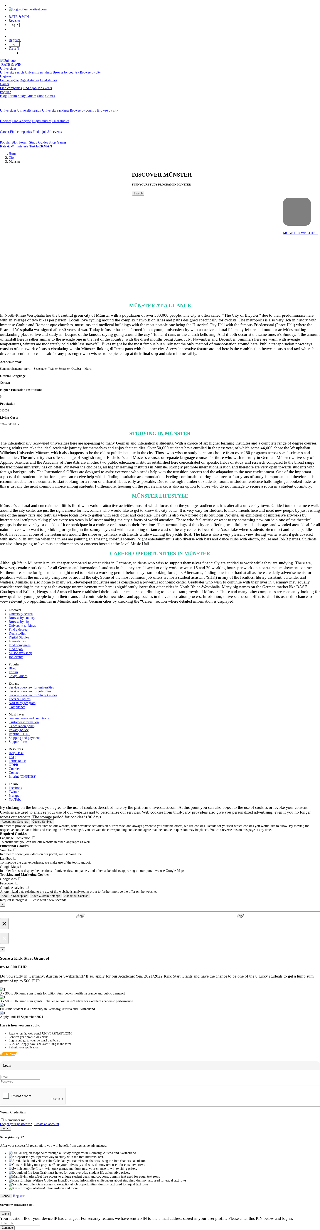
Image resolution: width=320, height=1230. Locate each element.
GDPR (13, 765)
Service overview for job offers (30, 691)
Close (5, 1213)
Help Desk (16, 753)
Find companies (11, 88)
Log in (14, 25)
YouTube (15, 799)
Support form (18, 742)
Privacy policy (19, 730)
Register (14, 20)
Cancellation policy (22, 726)
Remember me (15, 1120)
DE (11, 48)
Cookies (14, 768)
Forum (12, 96)
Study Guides (27, 96)
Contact (14, 772)
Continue (7, 1227)
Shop (40, 96)
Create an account (46, 1124)
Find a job (30, 88)
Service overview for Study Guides (33, 695)
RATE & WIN (19, 16)
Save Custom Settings (46, 895)
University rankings (38, 72)
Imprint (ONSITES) (22, 776)
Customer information (24, 722)
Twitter (14, 792)
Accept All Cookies (76, 895)
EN (16, 48)
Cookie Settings (42, 821)
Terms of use (17, 761)
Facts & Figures (19, 699)
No (240, 915)
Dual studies (48, 80)
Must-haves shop (20, 653)
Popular (5, 92)
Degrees (5, 76)
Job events (44, 88)
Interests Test (26, 146)
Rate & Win (8, 146)
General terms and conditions (29, 718)
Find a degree (9, 80)
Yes (80, 915)
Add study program (22, 703)
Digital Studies (19, 637)
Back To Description (14, 895)
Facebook (15, 788)
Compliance (17, 707)
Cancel (6, 1196)
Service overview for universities (31, 687)
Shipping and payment (24, 738)
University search (12, 72)
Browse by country (66, 72)
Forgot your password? (16, 1124)
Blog (3, 96)
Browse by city (90, 72)
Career (4, 84)
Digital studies (29, 80)
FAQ (12, 757)
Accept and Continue (15, 821)
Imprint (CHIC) (19, 734)
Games (50, 96)
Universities (8, 68)
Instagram (15, 795)
